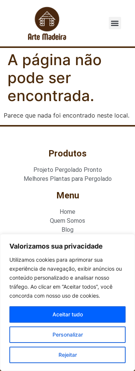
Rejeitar (67, 355)
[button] (115, 23)
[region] (67, 302)
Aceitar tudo (67, 314)
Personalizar (67, 334)
